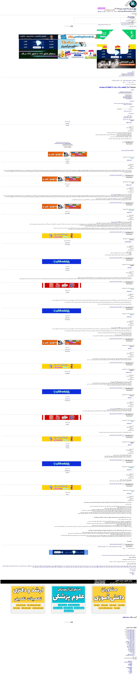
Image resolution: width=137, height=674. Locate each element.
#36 (124, 264)
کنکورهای (48, 565)
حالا (102, 566)
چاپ (85, 565)
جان (104, 566)
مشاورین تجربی (121, 605)
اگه (16, 565)
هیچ (69, 565)
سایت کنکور (126, 617)
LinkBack (132, 89)
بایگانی (132, 573)
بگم (125, 566)
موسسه (121, 565)
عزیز (33, 566)
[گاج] (61, 287)
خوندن (100, 566)
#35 (125, 238)
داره (78, 566)
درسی (71, 566)
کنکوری (45, 565)
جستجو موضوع (132, 106)
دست (66, 566)
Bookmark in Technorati (127, 97)
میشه (109, 565)
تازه (111, 566)
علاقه (36, 566)
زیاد (64, 566)
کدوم (38, 565)
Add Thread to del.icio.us (127, 96)
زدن (62, 566)
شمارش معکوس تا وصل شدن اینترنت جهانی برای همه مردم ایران (113, 555)
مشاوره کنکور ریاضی (130, 632)
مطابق (97, 565)
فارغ (133, 565)
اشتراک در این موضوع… (127, 104)
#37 (124, 288)
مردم (103, 565)
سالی (55, 566)
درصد (69, 566)
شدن (40, 566)
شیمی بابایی (132, 652)
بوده (131, 566)
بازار (122, 566)
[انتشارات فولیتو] (116, 68)
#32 (125, 157)
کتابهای (40, 565)
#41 (124, 394)
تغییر (109, 566)
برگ (116, 566)
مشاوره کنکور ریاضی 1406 (129, 631)
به (2, 565)
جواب (107, 566)
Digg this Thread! (128, 95)
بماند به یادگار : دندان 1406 (130, 555)
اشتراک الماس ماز (131, 649)
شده (38, 566)
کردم (36, 565)
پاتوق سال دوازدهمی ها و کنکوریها (128, 74)
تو (112, 566)
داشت (76, 566)
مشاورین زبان (117, 608)
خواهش (97, 566)
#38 (124, 313)
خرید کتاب (87, 566)
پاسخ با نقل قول (124, 150)
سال (57, 566)
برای (114, 566)
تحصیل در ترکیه (16, 608)
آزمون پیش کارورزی (62, 605)
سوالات (60, 566)
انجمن (133, 71)
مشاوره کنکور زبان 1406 (130, 635)
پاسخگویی (29, 565)
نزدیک (79, 565)
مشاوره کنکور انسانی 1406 (129, 629)
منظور (127, 565)
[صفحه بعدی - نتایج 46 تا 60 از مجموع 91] (118, 80)
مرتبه (105, 565)
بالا (133, 574)
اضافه (4, 565)
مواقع (125, 565)
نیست (88, 565)
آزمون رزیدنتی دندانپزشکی (73, 605)
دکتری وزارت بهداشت (68, 610)
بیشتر (128, 566)
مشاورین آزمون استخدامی (37, 608)
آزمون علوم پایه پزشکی (79, 608)
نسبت (76, 565)
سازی (50, 566)
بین (130, 566)
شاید (42, 566)
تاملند (133, 653)
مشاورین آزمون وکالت (26, 608)
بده (120, 566)
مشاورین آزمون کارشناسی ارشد (33, 605)
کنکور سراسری (53, 565)
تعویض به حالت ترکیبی (127, 116)
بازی (124, 566)
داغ (73, 566)
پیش (32, 565)
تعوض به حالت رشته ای (127, 117)
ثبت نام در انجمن (101, 24)
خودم (95, 566)
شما (44, 566)
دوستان (80, 566)
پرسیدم (25, 565)
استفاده (7, 565)
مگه (107, 565)
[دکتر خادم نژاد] (77, 58)
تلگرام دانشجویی (129, 667)
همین (71, 565)
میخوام (112, 565)
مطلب (100, 565)
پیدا (33, 565)
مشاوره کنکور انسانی (130, 630)
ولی (65, 565)
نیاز (90, 565)
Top (123, 119)
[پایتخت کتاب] (61, 263)
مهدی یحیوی (132, 639)
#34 (125, 209)
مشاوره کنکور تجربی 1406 (129, 633)
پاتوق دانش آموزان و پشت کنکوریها (127, 73)
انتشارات (21, 565)
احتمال (12, 565)
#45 (125, 490)
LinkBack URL (122, 91)
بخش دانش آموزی (130, 72)
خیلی (92, 566)
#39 (124, 345)
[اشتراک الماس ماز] (38, 48)
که (42, 565)
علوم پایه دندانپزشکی (68, 608)
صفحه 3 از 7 (133, 80)
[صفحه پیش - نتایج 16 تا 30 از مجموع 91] (124, 80)
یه (63, 565)
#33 (125, 181)
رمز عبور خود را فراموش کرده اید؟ (127, 22)
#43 (124, 441)
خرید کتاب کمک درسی (130, 640)
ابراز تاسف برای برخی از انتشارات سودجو (114, 87)
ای (17, 565)
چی (91, 565)
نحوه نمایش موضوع (131, 113)
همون (73, 565)
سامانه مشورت (131, 651)
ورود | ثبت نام (134, 13)
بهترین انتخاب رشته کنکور (129, 641)
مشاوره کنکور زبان (131, 636)
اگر (14, 565)
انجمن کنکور (131, 572)
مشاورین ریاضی (113, 605)
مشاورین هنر (96, 605)
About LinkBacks (121, 92)
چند (93, 565)
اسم (10, 565)
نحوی (83, 565)
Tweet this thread (128, 98)
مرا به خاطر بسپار (129, 20)
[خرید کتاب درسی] (61, 237)
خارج (90, 566)
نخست (127, 80)
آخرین (116, 80)
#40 (124, 369)
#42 (124, 420)
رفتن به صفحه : (131, 82)
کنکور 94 (58, 565)
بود (133, 566)
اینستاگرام (130, 663)
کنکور (61, 565)
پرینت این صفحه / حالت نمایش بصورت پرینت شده (122, 103)
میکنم (115, 565)
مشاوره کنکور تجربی (130, 634)
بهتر (135, 566)
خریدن (83, 566)
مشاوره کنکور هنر (131, 638)
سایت (53, 566)
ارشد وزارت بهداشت (58, 608)
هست (67, 565)
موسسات (118, 565)
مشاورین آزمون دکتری (20, 605)
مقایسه (130, 565)
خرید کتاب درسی (131, 648)
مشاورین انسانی (104, 605)
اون (19, 565)
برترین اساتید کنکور (131, 654)
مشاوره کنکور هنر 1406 (130, 637)
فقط (135, 565)
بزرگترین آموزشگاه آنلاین (130, 655)
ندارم (81, 565)
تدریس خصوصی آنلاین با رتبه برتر (105, 608)
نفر (95, 565)
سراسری (47, 566)
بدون (118, 566)
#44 (124, 466)
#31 (125, 119)
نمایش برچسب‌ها (133, 568)
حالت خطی (129, 115)
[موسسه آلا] (38, 58)
